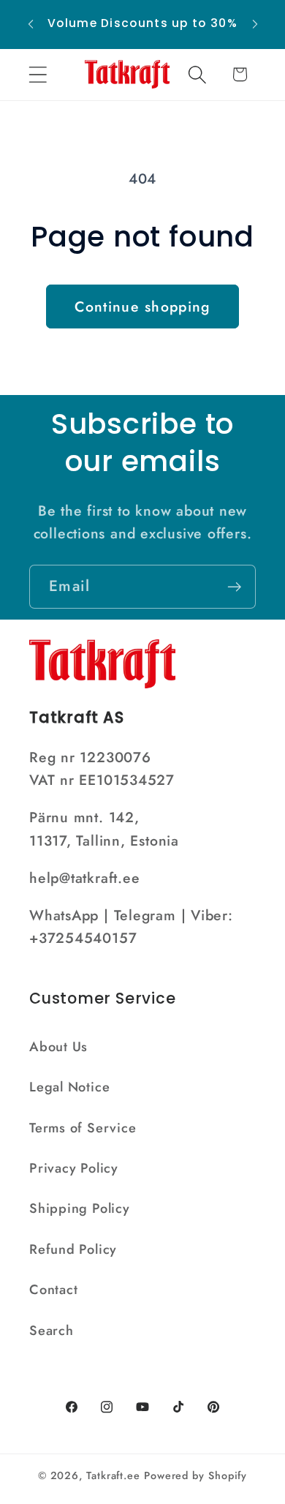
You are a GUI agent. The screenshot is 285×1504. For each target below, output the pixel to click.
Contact (53, 1289)
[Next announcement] (255, 24)
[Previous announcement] (31, 24)
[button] (37, 74)
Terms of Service (82, 1128)
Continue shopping (142, 306)
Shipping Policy (79, 1208)
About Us (58, 1046)
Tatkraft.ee (113, 1475)
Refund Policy (73, 1249)
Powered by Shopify (195, 1475)
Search (51, 1330)
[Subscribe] (234, 587)
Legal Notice (69, 1087)
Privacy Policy (73, 1168)
